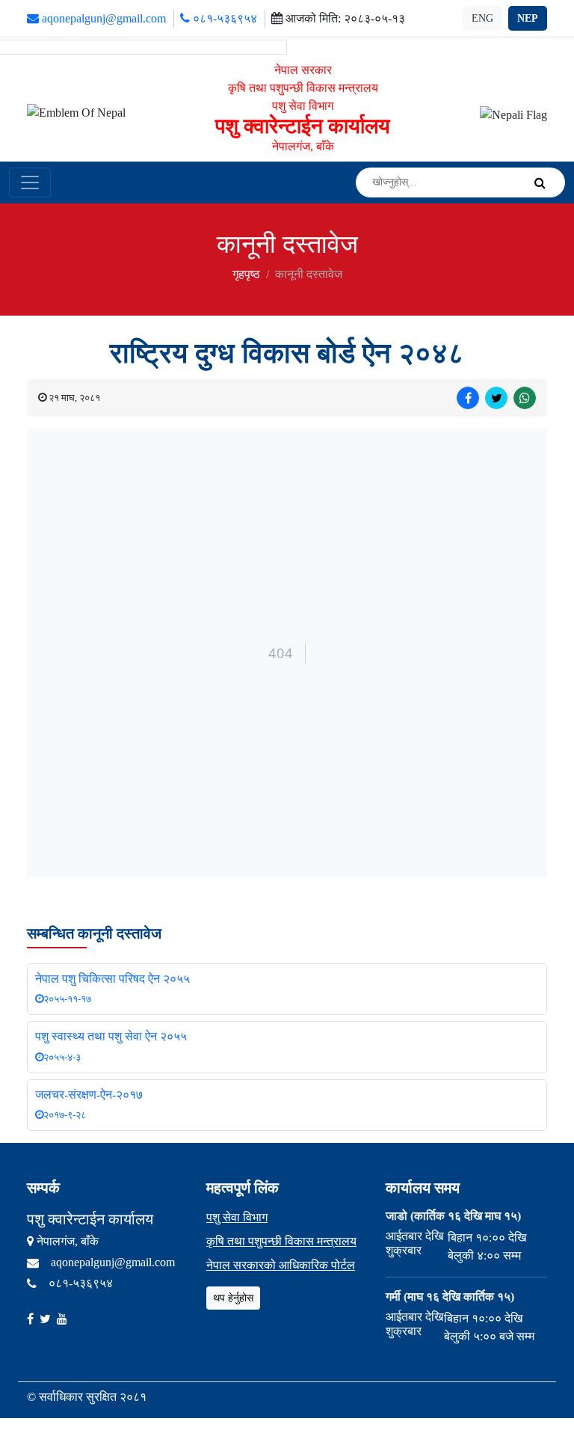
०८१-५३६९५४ (223, 18)
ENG (482, 18)
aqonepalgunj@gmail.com (102, 18)
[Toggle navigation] (30, 182)
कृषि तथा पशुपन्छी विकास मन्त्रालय (281, 1241)
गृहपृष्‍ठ (246, 274)
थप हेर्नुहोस (233, 1298)
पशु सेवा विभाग (237, 1217)
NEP (527, 18)
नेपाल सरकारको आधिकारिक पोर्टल (280, 1265)
